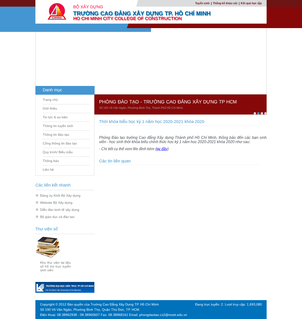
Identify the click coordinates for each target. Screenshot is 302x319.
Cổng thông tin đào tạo (60, 143)
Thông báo (51, 161)
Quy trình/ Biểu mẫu (58, 152)
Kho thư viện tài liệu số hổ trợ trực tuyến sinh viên (55, 266)
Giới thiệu (50, 108)
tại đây (162, 149)
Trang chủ (50, 100)
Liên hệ (48, 169)
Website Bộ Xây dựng (56, 202)
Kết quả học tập (251, 3)
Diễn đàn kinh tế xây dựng (59, 210)
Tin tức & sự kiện (55, 117)
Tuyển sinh (202, 3)
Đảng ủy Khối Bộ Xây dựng (60, 195)
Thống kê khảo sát (225, 3)
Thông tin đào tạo (56, 134)
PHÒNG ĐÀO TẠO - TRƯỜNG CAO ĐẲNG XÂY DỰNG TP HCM (168, 101)
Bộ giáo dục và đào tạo (57, 217)
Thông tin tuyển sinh (58, 126)
